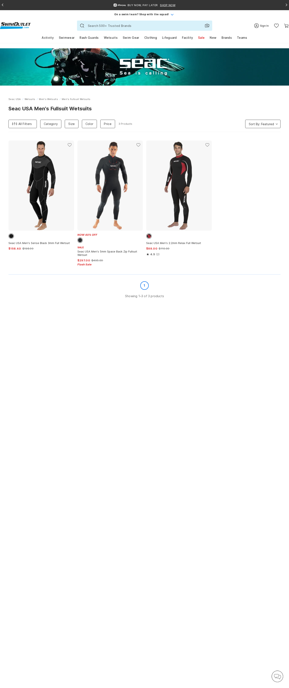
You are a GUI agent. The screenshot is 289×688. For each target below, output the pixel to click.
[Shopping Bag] (286, 25)
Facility (187, 37)
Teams (242, 37)
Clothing (150, 37)
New (213, 37)
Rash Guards (89, 37)
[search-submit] (82, 26)
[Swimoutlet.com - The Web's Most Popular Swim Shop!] (15, 25)
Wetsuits (111, 37)
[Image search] (207, 26)
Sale (201, 37)
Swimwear (66, 37)
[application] (277, 676)
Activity (48, 37)
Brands (227, 37)
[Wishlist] (276, 25)
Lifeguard (169, 37)
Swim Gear (131, 37)
